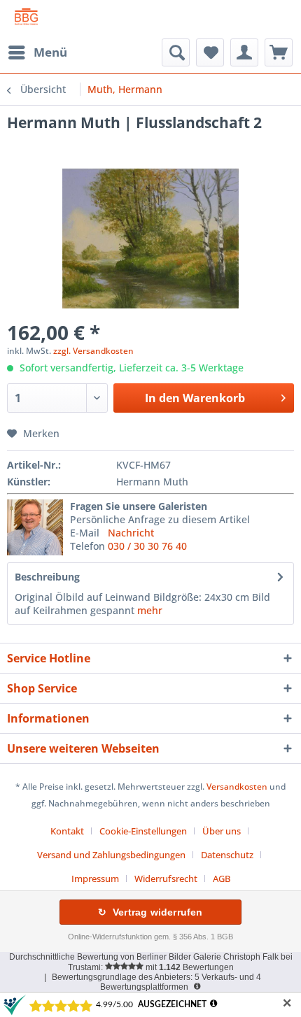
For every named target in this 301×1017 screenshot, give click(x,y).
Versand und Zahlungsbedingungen (111, 854)
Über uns (221, 831)
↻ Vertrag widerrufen (150, 912)
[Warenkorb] (279, 52)
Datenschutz (227, 854)
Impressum (95, 878)
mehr (149, 610)
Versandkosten (236, 786)
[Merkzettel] (210, 52)
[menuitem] (37, 52)
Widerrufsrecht (165, 878)
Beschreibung (47, 576)
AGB (221, 878)
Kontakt (67, 831)
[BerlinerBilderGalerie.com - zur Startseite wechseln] (26, 19)
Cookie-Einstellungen (143, 831)
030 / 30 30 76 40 (147, 546)
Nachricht (131, 532)
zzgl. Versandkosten (93, 351)
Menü (50, 52)
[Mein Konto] (244, 52)
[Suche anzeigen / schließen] (176, 52)
